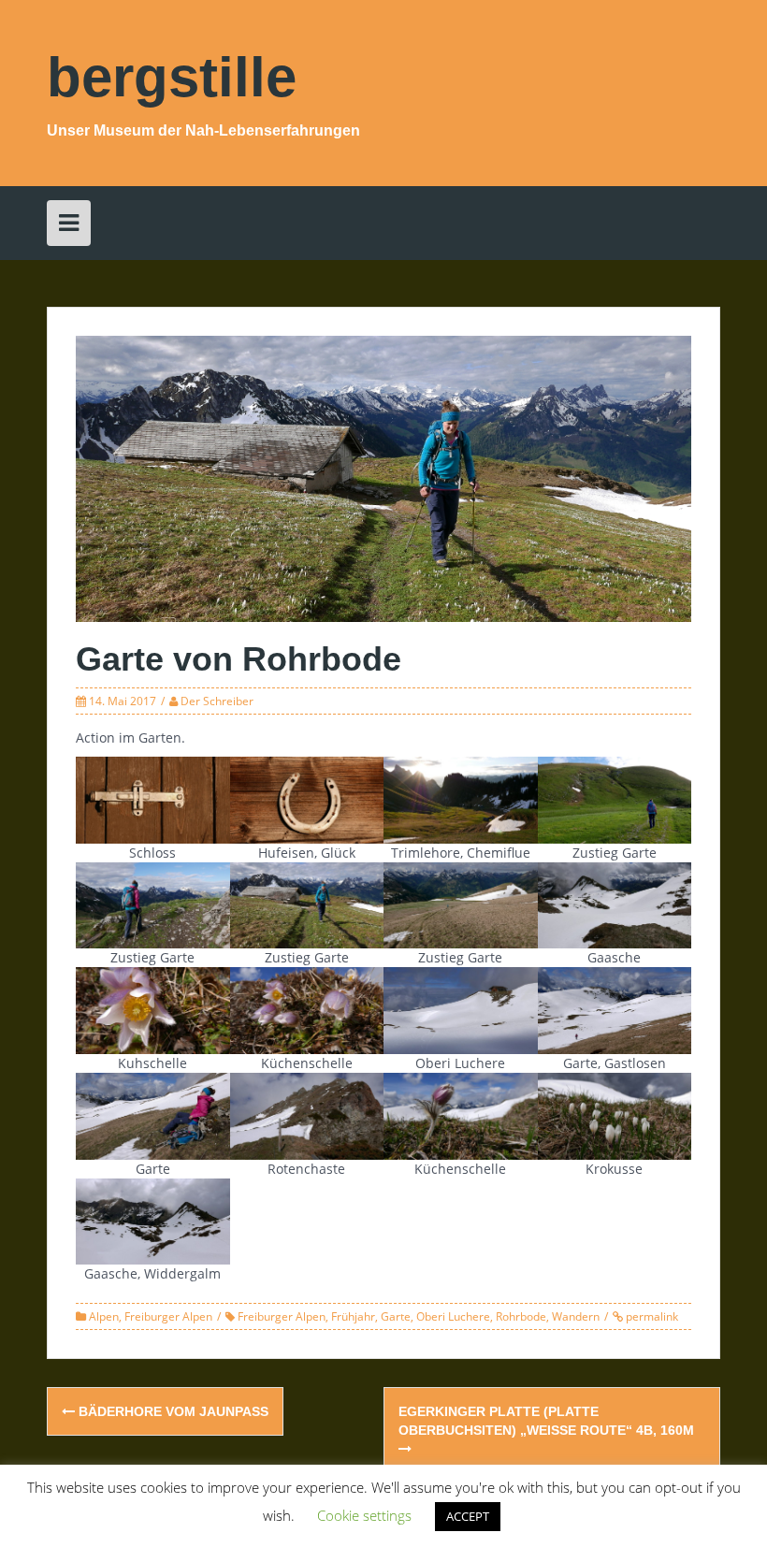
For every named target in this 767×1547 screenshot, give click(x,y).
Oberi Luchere (453, 1316)
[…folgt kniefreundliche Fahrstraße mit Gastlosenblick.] (153, 904)
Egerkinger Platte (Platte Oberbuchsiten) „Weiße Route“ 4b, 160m (546, 1421)
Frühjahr (353, 1316)
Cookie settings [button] (364, 1515)
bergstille (172, 77)
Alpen (104, 1316)
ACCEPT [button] (467, 1516)
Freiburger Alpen (168, 1316)
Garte (396, 1316)
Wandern (576, 1316)
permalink (650, 1316)
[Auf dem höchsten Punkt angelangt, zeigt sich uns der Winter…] (615, 904)
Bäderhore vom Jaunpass (171, 1411)
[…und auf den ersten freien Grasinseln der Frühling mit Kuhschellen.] (153, 1009)
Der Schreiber (217, 701)
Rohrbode (521, 1316)
